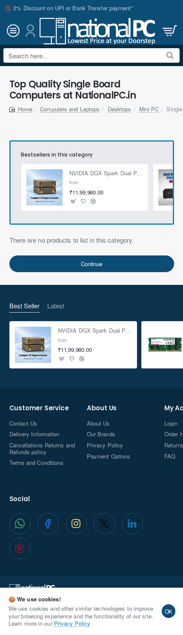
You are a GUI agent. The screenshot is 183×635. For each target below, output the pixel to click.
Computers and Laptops (70, 109)
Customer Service (39, 408)
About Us (102, 408)
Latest (55, 306)
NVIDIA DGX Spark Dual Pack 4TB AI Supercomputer (106, 173)
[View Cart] (169, 31)
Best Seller (24, 306)
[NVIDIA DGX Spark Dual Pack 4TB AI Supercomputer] (44, 187)
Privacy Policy (72, 623)
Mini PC (149, 109)
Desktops (120, 109)
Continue (91, 264)
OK (169, 611)
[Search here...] (170, 55)
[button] (73, 201)
